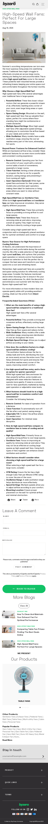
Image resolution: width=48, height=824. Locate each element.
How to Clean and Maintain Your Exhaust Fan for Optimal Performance (30, 617)
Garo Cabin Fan (9, 729)
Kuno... (17, 737)
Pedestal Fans (36, 717)
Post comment (24, 567)
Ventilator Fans (9, 717)
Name (6, 516)
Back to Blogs (25, 589)
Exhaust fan (22, 611)
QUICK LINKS (11, 782)
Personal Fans (14, 722)
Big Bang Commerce (17, 821)
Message (7, 540)
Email (6, 528)
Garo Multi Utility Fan (26, 729)
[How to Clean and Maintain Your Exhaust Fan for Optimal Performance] (8, 614)
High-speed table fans (26, 626)
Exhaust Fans (22, 717)
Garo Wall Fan (13, 734)
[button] (20, 707)
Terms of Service (25, 576)
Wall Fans (6, 719)
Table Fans (17, 719)
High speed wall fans (10, 9)
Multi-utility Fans (30, 719)
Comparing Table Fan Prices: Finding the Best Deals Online (31, 632)
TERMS (8, 795)
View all (24, 605)
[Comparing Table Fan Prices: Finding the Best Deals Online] (8, 629)
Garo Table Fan (22, 732)
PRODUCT (9, 770)
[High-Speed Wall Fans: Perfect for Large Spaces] (8, 644)
